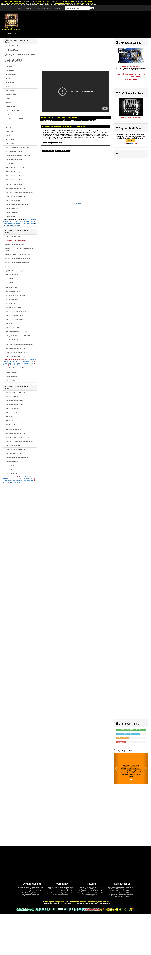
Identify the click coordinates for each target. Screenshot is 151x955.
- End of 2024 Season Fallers (14, 404)
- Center (7, 86)
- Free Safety (9, 127)
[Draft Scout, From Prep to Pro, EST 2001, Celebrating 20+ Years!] (11, 20)
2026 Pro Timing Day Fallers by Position (17, 262)
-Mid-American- (17, 223)
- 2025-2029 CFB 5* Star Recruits (15, 348)
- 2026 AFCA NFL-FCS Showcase (15, 295)
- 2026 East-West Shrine (12, 291)
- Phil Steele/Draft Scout (12, 474)
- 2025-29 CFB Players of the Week (15, 168)
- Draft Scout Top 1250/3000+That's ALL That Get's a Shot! (14, 61)
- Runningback (9, 70)
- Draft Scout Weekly (11, 208)
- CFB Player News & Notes (13, 184)
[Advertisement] (86, 23)
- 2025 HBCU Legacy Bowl (13, 429)
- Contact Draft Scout (11, 212)
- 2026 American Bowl (11, 299)
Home (19, 8)
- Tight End (8, 78)
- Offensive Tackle (10, 94)
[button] (116, 768)
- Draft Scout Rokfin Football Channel (16, 204)
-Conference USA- (28, 221)
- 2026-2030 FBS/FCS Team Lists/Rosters (17, 147)
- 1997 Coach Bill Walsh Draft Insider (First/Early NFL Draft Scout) (20, 55)
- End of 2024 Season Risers (14, 400)
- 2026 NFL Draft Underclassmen (15, 275)
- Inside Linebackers (11, 115)
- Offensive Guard (10, 90)
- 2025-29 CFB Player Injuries (14, 172)
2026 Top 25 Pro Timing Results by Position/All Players (20, 249)
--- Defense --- (9, 103)
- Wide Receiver (10, 82)
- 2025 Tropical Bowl (11, 425)
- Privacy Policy (10, 216)
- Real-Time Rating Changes (13, 151)
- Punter (7, 135)
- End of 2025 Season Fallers (14, 164)
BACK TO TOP (76, 204)
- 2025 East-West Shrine (12, 417)
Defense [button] (58, 8)
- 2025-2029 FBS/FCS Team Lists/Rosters (17, 332)
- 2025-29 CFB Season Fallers (14, 180)
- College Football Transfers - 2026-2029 (17, 336)
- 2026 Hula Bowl (10, 303)
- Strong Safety (9, 131)
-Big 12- (12, 221)
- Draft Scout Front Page (12, 46)
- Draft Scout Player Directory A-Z (15, 200)
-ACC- (26, 219)
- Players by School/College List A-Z (16, 196)
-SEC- (11, 225)
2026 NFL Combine (11, 267)
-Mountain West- (29, 223)
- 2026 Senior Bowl (11, 287)
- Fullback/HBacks (10, 74)
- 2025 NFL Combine (11, 396)
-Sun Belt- (17, 225)
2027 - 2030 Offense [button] (44, 8)
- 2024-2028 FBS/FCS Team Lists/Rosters (17, 437)
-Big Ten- (18, 221)
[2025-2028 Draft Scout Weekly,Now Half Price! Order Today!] (77, 909)
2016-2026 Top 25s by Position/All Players (18, 254)
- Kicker (7, 98)
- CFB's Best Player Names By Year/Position (19, 192)
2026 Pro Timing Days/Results (14, 244)
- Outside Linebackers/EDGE (14, 119)
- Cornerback (9, 123)
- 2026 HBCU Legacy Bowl (13, 307)
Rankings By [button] (29, 8)
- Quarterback (9, 66)
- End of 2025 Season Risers (14, 160)
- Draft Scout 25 (9, 143)
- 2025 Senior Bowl (11, 413)
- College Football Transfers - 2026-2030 (17, 155)
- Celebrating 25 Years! (12, 50)
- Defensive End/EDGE (12, 107)
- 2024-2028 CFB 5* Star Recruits (15, 433)
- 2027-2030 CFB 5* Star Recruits (15, 188)
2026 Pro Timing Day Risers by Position (17, 258)
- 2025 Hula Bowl (10, 421)
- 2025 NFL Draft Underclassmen (15, 409)
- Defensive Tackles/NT (12, 111)
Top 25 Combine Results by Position (16, 271)
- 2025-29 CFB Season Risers (14, 176)
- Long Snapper (10, 139)
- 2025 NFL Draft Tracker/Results (15, 392)
